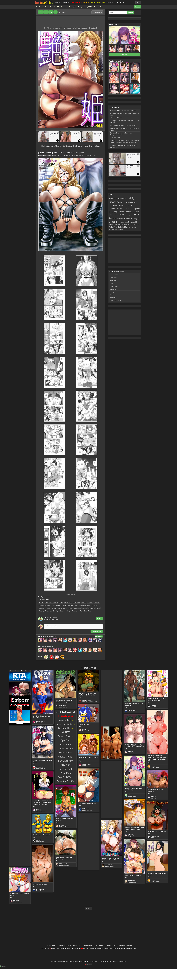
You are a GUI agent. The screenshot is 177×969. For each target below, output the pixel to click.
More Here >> (70, 594)
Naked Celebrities (64, 723)
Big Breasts (52, 155)
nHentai (84, 608)
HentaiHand (108, 865)
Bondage (89, 602)
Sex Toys (55, 611)
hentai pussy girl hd (115, 300)
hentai (111, 283)
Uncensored (111, 229)
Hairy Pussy (115, 215)
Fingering (70, 605)
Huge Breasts (131, 215)
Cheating (59, 155)
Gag (76, 605)
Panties (125, 225)
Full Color (125, 211)
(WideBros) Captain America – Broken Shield (123, 110)
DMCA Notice (112, 961)
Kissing (129, 218)
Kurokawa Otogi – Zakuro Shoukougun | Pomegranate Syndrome (121, 134)
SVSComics (62, 705)
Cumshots (112, 208)
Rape (129, 224)
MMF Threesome (62, 608)
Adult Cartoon (155, 838)
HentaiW (153, 705)
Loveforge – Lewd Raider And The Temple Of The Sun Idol (124, 121)
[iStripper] (20, 711)
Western (117, 229)
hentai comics (114, 275)
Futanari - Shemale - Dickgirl (90, 701)
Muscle (126, 222)
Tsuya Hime (83, 611)
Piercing (41, 611)
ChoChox (84, 729)
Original (116, 224)
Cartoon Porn (40, 841)
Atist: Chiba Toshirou (52, 602)
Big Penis (134, 202)
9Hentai (38, 809)
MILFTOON (113, 280)
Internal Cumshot (122, 218)
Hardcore (78, 155)
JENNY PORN (65, 748)
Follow (99, 618)
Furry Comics (86, 731)
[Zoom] (51, 12)
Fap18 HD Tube (65, 777)
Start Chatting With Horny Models (98, 134)
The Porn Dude (65, 768)
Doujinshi (136, 208)
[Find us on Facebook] (115, 2)
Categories (57, 2)
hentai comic (113, 278)
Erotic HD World (65, 736)
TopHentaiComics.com (68, 961)
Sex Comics (85, 155)
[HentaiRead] (46, 657)
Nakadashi (77, 608)
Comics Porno (67, 155)
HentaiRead (131, 880)
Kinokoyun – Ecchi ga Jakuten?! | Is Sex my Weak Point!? (124, 129)
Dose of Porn (65, 752)
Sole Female (114, 227)
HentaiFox (154, 766)
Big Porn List (64, 728)
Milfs (122, 222)
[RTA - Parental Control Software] (20, 676)
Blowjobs (117, 205)
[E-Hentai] (57, 657)
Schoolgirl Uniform (135, 224)
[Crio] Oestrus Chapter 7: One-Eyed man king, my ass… (124, 114)
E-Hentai (111, 212)
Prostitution (48, 611)
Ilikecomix (113, 295)
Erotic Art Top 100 (65, 781)
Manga (54, 608)
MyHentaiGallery (87, 700)
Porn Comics (63, 707)
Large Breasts (155, 767)
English (64, 605)
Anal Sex (41, 602)
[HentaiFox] (62, 657)
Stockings (67, 611)
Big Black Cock (126, 198)
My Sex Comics (40, 721)
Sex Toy (92, 155)
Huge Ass (123, 214)
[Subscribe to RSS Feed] (120, 2)
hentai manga (114, 286)
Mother (71, 608)
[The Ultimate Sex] (20, 689)
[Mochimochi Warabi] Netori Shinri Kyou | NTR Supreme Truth (123, 146)
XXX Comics (40, 767)
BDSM (61, 602)
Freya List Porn (65, 760)
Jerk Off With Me (54, 134)
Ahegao (111, 198)
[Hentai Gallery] (111, 743)
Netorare (111, 225)
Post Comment (96, 631)
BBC (122, 198)
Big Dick (128, 202)
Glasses (94, 605)
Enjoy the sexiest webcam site (75, 134)
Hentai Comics (52, 636)
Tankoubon (75, 611)
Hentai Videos (64, 719)
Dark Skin (119, 209)
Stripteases (122, 961)
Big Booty (121, 202)
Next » (88, 908)
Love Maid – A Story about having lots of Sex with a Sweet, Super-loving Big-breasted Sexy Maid (124, 141)
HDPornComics (63, 864)
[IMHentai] (51, 657)
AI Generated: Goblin (116, 118)
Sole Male (124, 227)
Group (73, 155)
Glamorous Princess (84, 605)
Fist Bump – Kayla (115, 138)
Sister (61, 611)
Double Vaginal (56, 605)
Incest (48, 608)
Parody (84, 765)
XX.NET (66, 732)
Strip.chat (52, 137)
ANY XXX (65, 764)
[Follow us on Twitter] (117, 2)
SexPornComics (155, 836)
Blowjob (83, 602)
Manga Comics (40, 768)
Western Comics (41, 723)
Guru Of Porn (65, 744)
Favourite (66, 2)
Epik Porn (65, 740)
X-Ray (121, 229)
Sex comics (113, 289)
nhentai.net (98, 12)
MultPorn (16, 900)
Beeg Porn (65, 773)
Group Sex (42, 608)
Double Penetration (44, 605)
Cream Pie (130, 206)
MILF (119, 222)
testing (112, 292)
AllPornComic (132, 710)
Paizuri (98, 608)
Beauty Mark (68, 602)
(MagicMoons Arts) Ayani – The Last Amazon (123, 125)
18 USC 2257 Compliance (98, 961)
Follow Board (98, 636)
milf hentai (113, 298)
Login (138, 2)
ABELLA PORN (65, 756)
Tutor (89, 611)
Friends (109, 2)
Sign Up (137, 7)
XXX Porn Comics (64, 827)
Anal (47, 155)
